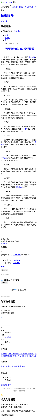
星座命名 (16, 263)
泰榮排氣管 (12, 354)
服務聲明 (22, 391)
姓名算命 (18, 187)
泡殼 (9, 366)
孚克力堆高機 (21, 354)
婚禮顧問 (4, 354)
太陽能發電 (24, 356)
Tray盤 (13, 366)
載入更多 (4, 270)
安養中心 (16, 356)
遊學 (9, 385)
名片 (6, 40)
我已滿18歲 (5, 415)
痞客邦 (15, 255)
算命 (26, 129)
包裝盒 (22, 366)
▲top (2, 266)
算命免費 (31, 57)
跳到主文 (4, 21)
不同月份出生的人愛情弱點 (19, 48)
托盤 (18, 366)
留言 (19, 255)
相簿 (6, 35)
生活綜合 (17, 31)
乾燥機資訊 (30, 354)
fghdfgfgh (4, 243)
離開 (11, 415)
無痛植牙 (9, 356)
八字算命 (4, 158)
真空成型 (4, 366)
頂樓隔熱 (7, 15)
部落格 (7, 38)
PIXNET (9, 388)
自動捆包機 (32, 356)
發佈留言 (4, 282)
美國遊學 (4, 385)
